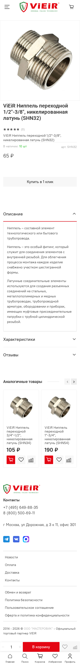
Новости (11, 557)
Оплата (10, 565)
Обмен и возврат (18, 592)
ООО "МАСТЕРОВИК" (38, 629)
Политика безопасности (23, 600)
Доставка (12, 572)
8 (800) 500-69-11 (19, 513)
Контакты (12, 580)
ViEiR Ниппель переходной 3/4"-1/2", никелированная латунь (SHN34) (19, 435)
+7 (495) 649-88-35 (20, 507)
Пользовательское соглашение (29, 607)
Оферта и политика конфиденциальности (37, 615)
